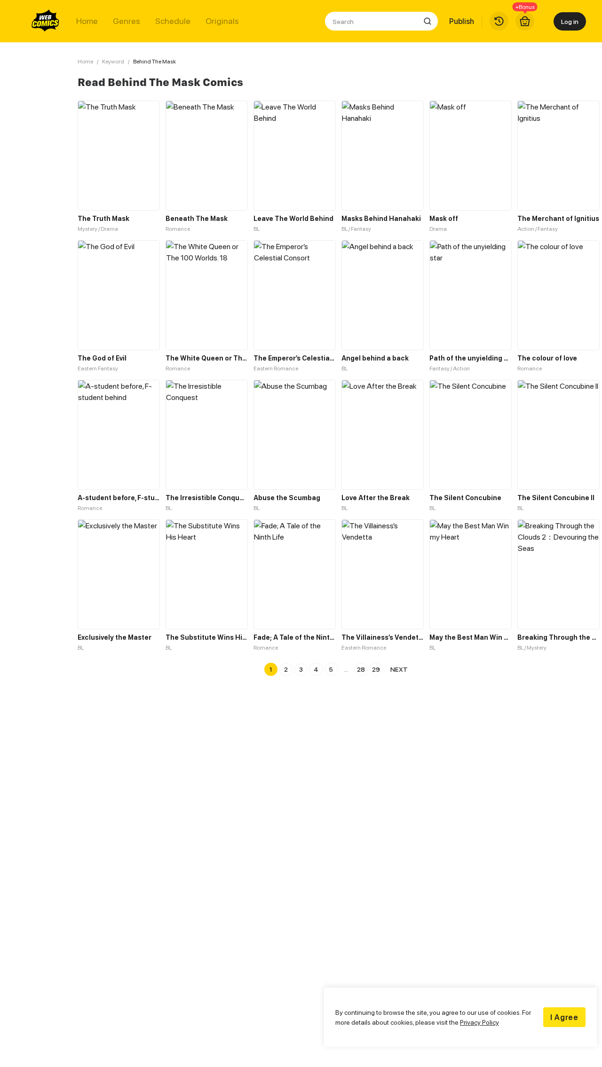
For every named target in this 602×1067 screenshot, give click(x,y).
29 (376, 669)
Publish (461, 21)
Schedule (172, 21)
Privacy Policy (479, 1022)
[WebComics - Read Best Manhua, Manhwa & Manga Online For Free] (45, 21)
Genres (126, 21)
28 (361, 669)
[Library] (499, 21)
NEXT (399, 669)
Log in (569, 21)
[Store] (524, 21)
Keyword (113, 61)
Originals (222, 21)
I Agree (564, 1017)
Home (87, 21)
